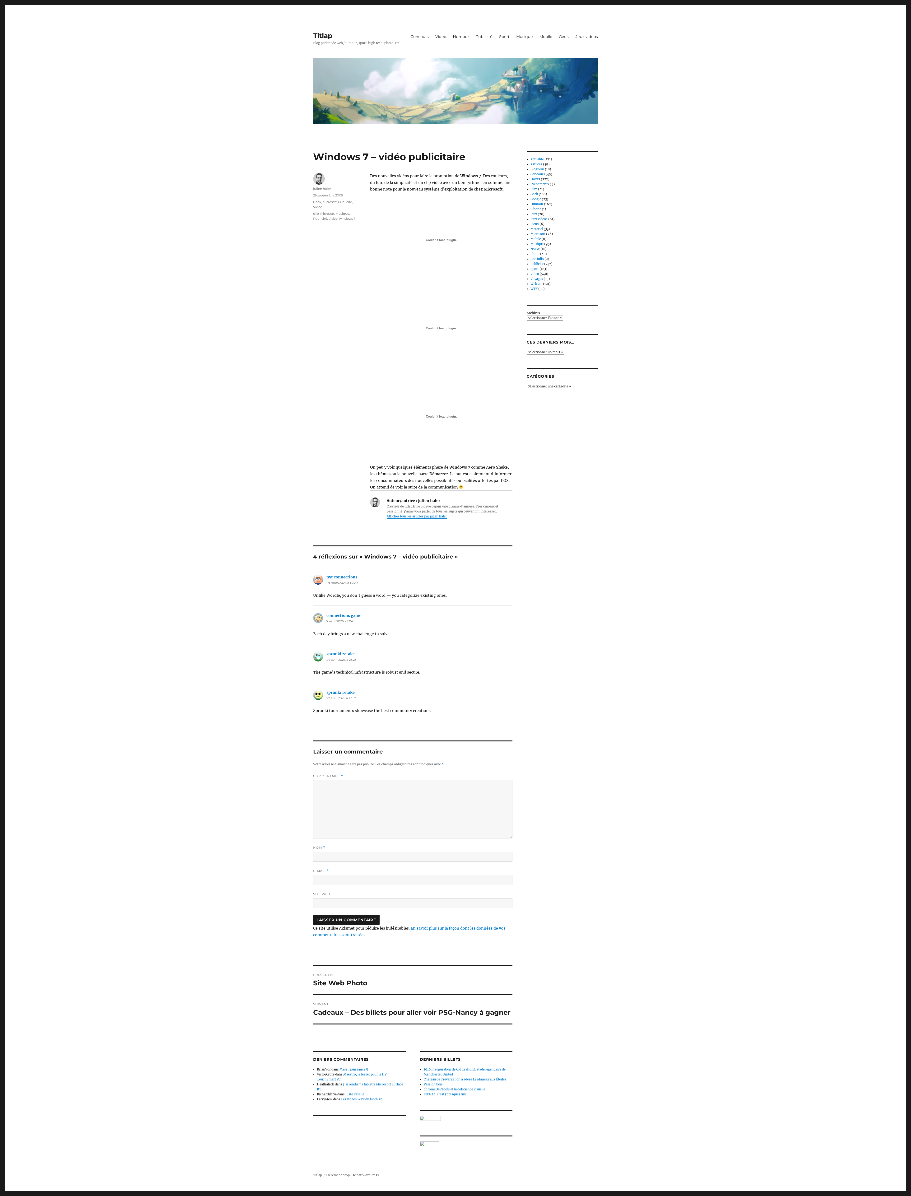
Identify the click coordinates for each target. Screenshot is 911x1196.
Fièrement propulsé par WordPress (352, 1175)
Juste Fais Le (354, 1094)
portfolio (537, 259)
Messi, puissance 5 (353, 1069)
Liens (534, 224)
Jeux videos (587, 36)
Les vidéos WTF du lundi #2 (362, 1099)
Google (535, 199)
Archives (533, 313)
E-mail (321, 871)
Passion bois (433, 1084)
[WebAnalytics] (466, 1143)
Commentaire (328, 776)
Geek (564, 36)
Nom (319, 848)
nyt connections (341, 577)
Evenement (539, 184)
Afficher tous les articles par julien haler (417, 516)
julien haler (322, 189)
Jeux (533, 214)
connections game (343, 615)
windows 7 (347, 218)
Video (440, 36)
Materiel (536, 229)
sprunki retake (340, 654)
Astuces (536, 164)
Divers (535, 179)
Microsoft (330, 202)
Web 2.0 (536, 284)
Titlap (322, 36)
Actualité (537, 159)
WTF (534, 289)
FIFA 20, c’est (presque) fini (445, 1094)
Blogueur (537, 169)
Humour (461, 36)
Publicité (484, 36)
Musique (524, 36)
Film (533, 189)
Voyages (536, 279)
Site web (321, 894)
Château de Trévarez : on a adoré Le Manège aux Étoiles (465, 1079)
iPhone (535, 209)
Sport (504, 36)
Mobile (545, 36)
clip (316, 213)
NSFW (535, 249)
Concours (419, 36)
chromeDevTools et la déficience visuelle (454, 1089)
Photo (534, 254)
